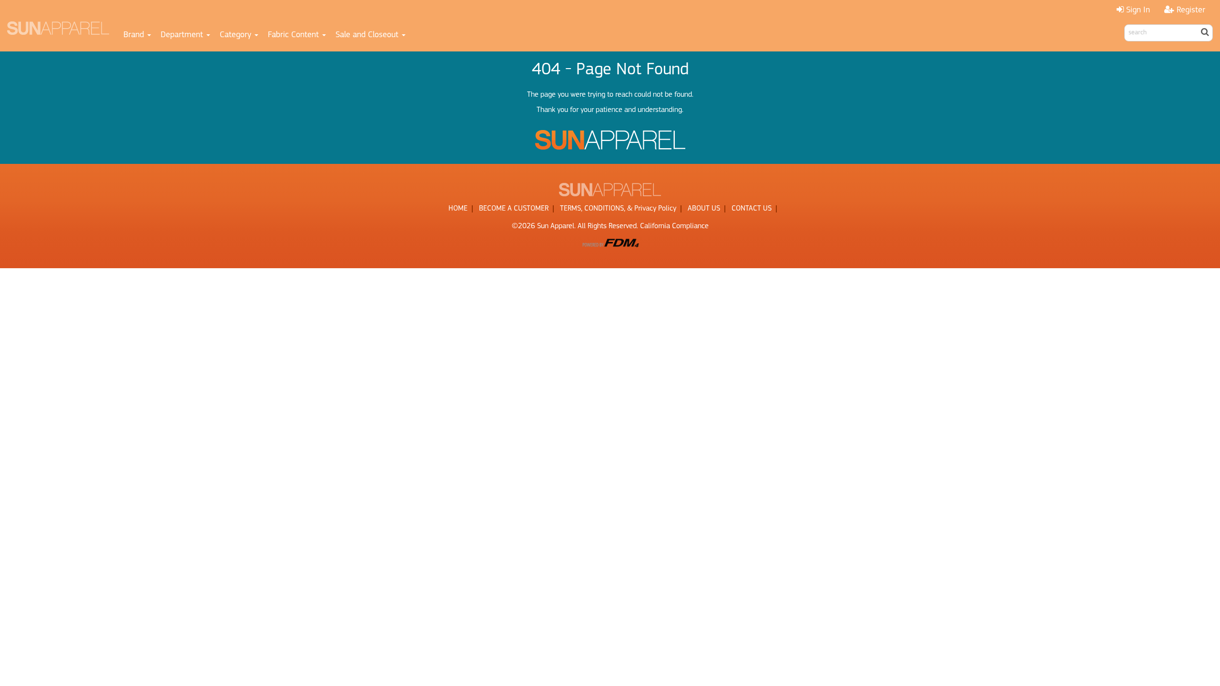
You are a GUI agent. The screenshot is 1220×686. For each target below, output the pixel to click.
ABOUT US (704, 208)
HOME (458, 208)
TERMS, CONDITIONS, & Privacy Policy (618, 208)
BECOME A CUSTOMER (514, 208)
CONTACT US (752, 208)
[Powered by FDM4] (610, 242)
